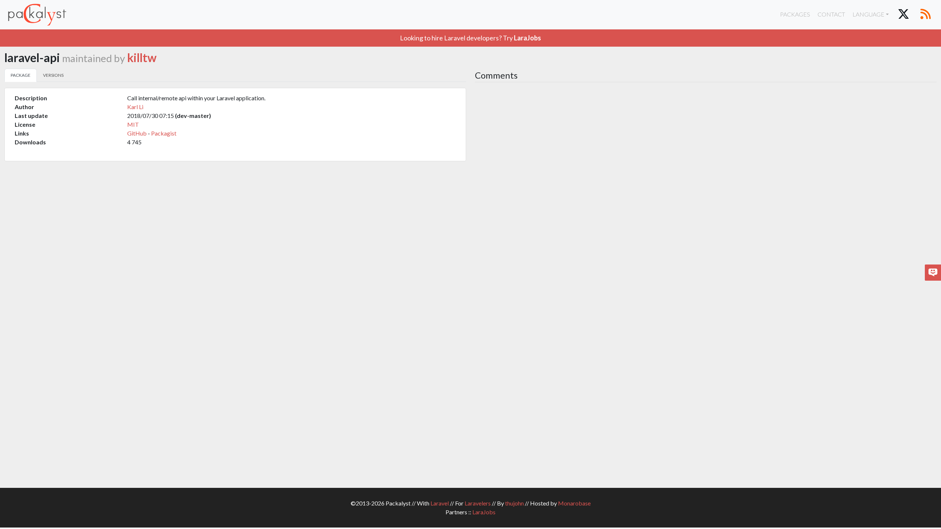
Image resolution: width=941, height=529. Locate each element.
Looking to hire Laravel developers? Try (470, 38)
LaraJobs (483, 511)
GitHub (137, 133)
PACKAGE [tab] (21, 75)
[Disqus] (706, 186)
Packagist (163, 133)
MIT (133, 124)
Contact (831, 14)
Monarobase (574, 503)
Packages (795, 14)
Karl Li (135, 106)
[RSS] (926, 14)
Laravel (439, 503)
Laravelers (478, 503)
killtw (142, 58)
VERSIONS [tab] (53, 75)
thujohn (514, 503)
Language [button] (868, 14)
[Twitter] (903, 14)
